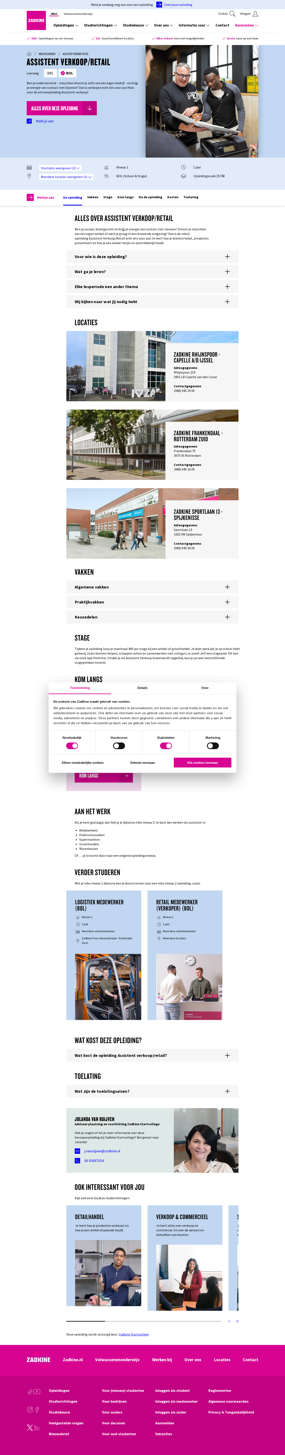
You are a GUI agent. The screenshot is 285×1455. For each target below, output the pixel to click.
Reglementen (219, 1390)
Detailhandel (89, 1217)
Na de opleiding (150, 197)
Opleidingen (63, 25)
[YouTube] (37, 1394)
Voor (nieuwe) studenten (123, 1390)
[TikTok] (30, 1394)
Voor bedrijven (114, 1401)
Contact (222, 25)
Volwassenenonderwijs (78, 14)
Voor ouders (112, 1412)
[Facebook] (37, 1412)
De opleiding (72, 197)
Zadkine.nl (73, 1359)
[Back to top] (276, 1436)
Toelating (190, 197)
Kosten (172, 197)
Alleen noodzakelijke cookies (83, 762)
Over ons (161, 25)
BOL (69, 73)
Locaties (222, 1359)
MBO (54, 14)
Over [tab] (205, 688)
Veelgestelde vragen (66, 1423)
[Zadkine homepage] (36, 29)
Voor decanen (113, 1423)
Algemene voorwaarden (228, 1401)
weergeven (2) (66, 168)
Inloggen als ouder (170, 1412)
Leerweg (33, 73)
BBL (50, 73)
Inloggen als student (172, 1390)
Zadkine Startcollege (134, 1334)
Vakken (92, 197)
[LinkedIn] (37, 1430)
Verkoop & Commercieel (182, 1217)
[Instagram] (30, 1412)
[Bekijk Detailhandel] (108, 1272)
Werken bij (162, 1359)
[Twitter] (30, 1430)
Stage (107, 197)
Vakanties (163, 1434)
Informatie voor (192, 25)
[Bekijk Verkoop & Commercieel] (189, 1277)
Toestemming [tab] (80, 688)
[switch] (119, 746)
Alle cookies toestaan (202, 762)
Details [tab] (142, 688)
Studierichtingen (98, 25)
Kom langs (125, 197)
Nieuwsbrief (59, 1434)
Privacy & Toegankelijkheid (231, 1412)
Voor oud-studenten (119, 1434)
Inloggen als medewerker (176, 1401)
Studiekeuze (133, 25)
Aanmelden (244, 25)
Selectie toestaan (142, 762)
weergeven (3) (77, 177)
